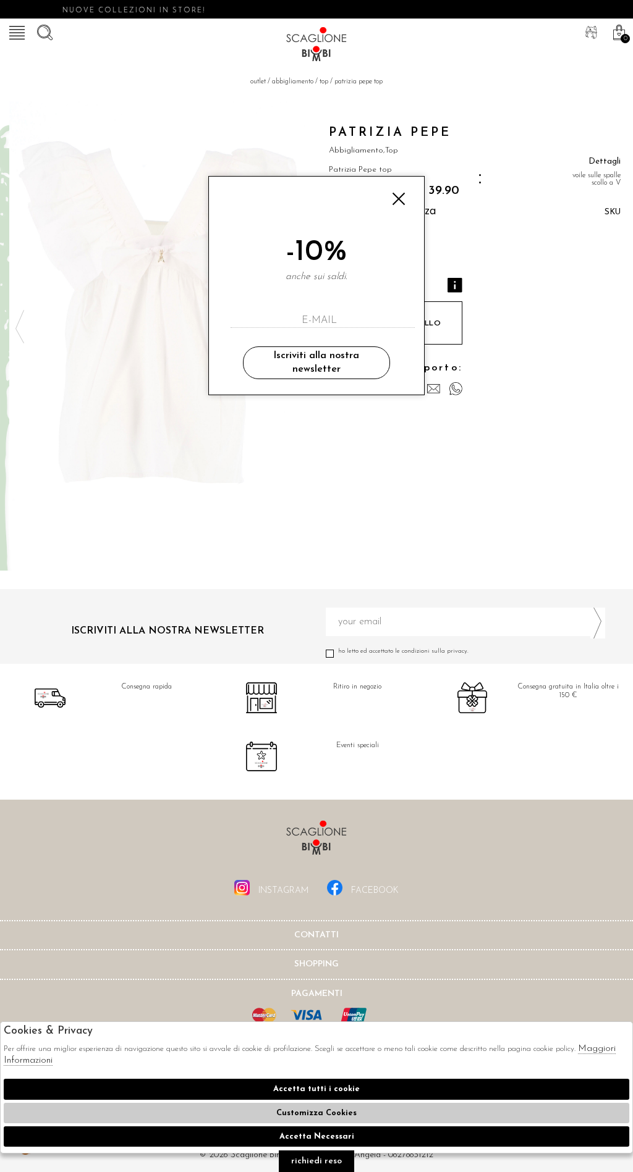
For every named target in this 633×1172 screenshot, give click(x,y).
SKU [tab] (613, 212)
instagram (282, 890)
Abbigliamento (292, 81)
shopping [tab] (316, 964)
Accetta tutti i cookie (316, 1089)
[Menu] (15, 31)
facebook (374, 890)
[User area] (590, 31)
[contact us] (433, 388)
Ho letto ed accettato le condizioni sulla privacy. (403, 651)
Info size (455, 285)
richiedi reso (316, 1161)
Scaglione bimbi (316, 46)
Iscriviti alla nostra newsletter (316, 362)
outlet (258, 81)
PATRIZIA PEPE (390, 133)
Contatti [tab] (316, 935)
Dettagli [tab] (604, 161)
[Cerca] (43, 31)
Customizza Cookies (316, 1113)
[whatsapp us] (455, 388)
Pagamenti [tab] (316, 993)
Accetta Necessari (316, 1136)
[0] (617, 31)
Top (324, 81)
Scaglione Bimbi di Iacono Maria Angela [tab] (316, 841)
